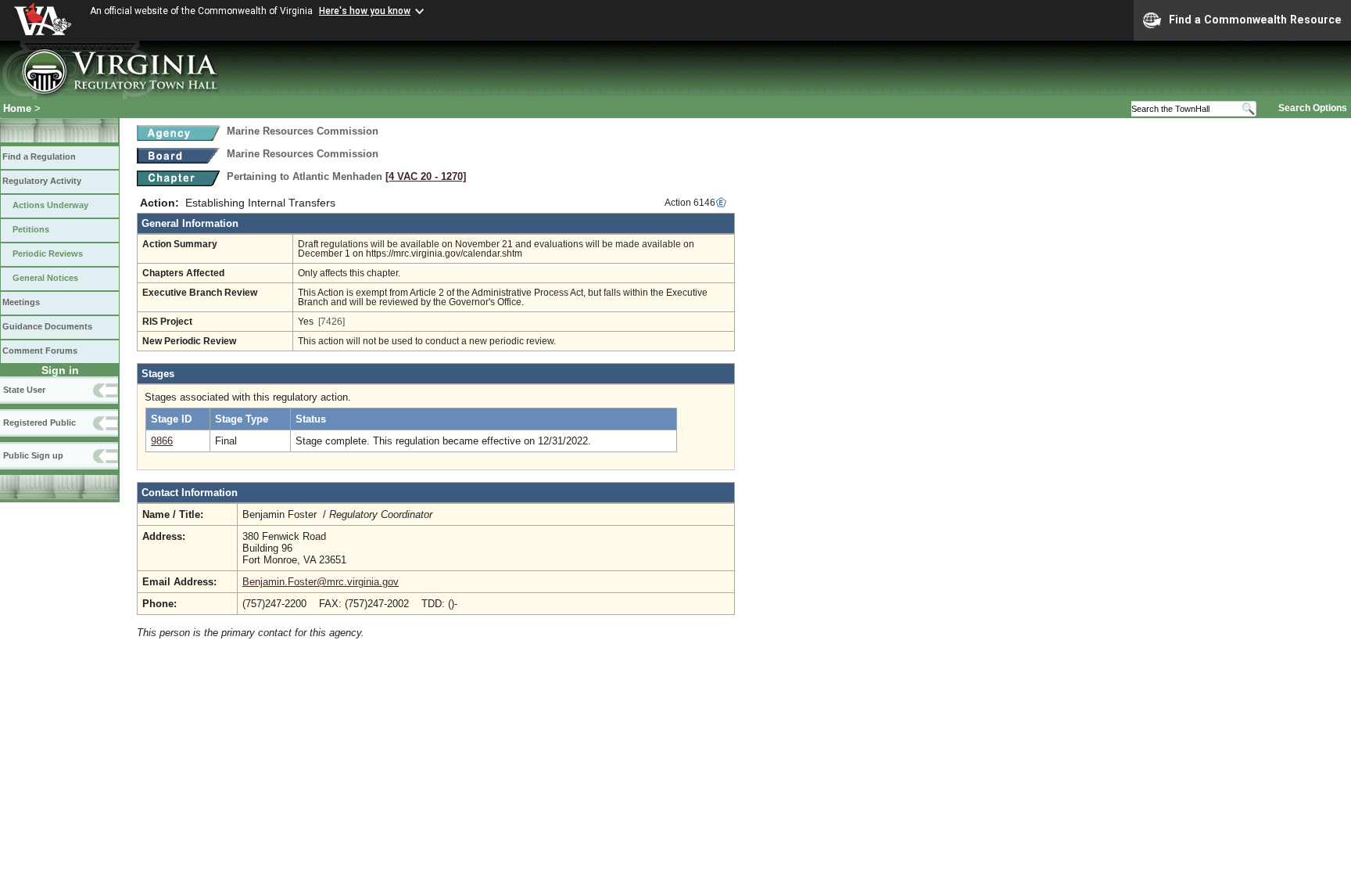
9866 (162, 441)
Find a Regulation (39, 156)
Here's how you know (364, 10)
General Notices (45, 277)
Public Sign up (33, 455)
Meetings (21, 302)
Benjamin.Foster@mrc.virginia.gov (320, 582)
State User (24, 389)
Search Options (1312, 108)
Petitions (31, 229)
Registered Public (39, 422)
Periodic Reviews (48, 253)
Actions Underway (50, 205)
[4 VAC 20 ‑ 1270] (425, 176)
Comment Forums (39, 350)
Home (17, 108)
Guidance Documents (47, 326)
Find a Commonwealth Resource (1255, 19)
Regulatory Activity (41, 180)
